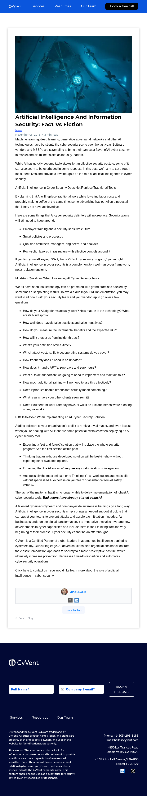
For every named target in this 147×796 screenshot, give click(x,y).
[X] (70, 600)
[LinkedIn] (76, 600)
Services (16, 717)
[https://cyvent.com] (15, 6)
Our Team (65, 717)
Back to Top (73, 610)
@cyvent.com (129, 740)
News (18, 130)
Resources (40, 717)
